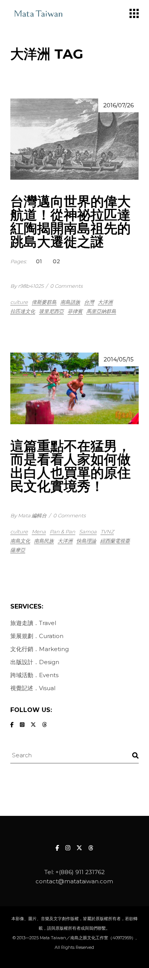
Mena (39, 531)
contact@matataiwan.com (74, 881)
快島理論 (86, 541)
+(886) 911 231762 (80, 872)
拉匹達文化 (22, 311)
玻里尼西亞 (51, 311)
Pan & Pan (62, 531)
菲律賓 (75, 311)
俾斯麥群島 (44, 302)
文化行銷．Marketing (39, 649)
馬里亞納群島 (101, 311)
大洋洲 (105, 302)
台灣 (89, 302)
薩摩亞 (17, 550)
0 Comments (66, 286)
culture (19, 302)
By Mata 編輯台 (28, 515)
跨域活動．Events (34, 675)
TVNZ (107, 531)
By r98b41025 (27, 286)
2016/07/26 (118, 105)
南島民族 (44, 541)
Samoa (88, 531)
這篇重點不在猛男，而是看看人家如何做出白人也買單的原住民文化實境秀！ (70, 466)
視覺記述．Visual (32, 688)
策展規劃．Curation (36, 636)
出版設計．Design (34, 662)
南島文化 (20, 541)
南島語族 (70, 302)
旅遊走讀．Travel (33, 623)
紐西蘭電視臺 (115, 541)
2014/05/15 (119, 359)
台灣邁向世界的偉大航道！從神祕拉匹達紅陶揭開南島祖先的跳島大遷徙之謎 (70, 221)
